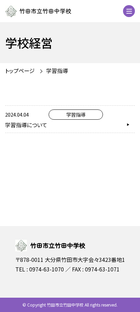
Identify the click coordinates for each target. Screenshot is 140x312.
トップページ (20, 70)
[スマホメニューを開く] (129, 11)
